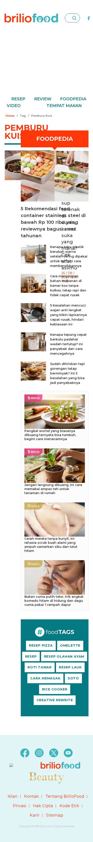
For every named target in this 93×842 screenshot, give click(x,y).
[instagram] (39, 753)
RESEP (31, 656)
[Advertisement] (46, 65)
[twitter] (53, 753)
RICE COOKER (54, 689)
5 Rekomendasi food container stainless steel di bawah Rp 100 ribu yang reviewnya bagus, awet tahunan (53, 222)
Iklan (13, 796)
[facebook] (89, 18)
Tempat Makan (64, 105)
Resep (18, 98)
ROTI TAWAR (40, 667)
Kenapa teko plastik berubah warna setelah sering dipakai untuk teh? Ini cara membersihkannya (68, 256)
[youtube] (68, 753)
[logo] (31, 18)
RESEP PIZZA (41, 645)
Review (42, 98)
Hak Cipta (43, 805)
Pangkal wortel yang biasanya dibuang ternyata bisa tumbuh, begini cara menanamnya (50, 435)
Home (10, 115)
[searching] (74, 18)
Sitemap (54, 815)
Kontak (31, 796)
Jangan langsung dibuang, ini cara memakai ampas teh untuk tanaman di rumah (53, 489)
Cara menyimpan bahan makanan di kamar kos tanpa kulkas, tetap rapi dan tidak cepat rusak (68, 285)
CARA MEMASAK (45, 678)
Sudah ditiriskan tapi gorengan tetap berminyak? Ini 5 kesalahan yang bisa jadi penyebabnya (67, 373)
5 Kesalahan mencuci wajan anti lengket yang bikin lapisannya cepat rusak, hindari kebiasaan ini (68, 314)
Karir (35, 815)
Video (14, 105)
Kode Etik (69, 805)
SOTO (73, 678)
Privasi (19, 805)
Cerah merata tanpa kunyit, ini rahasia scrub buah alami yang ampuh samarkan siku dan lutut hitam (50, 545)
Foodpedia (73, 98)
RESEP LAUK (70, 667)
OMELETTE (70, 645)
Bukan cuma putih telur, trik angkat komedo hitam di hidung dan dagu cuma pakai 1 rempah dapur (54, 601)
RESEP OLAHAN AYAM (64, 656)
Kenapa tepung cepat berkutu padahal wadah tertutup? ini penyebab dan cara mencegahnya (68, 344)
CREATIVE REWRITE (55, 700)
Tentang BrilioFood (64, 796)
